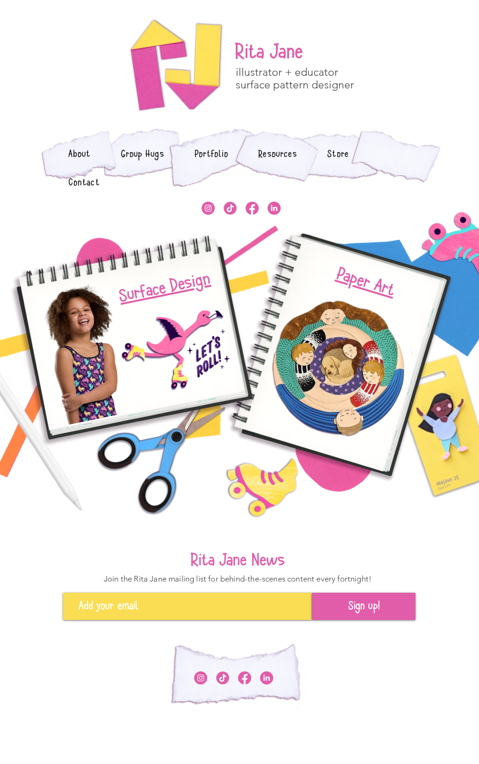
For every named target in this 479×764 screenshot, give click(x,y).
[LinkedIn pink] (274, 208)
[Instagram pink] (208, 208)
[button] (211, 154)
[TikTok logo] (230, 208)
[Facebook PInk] (252, 208)
